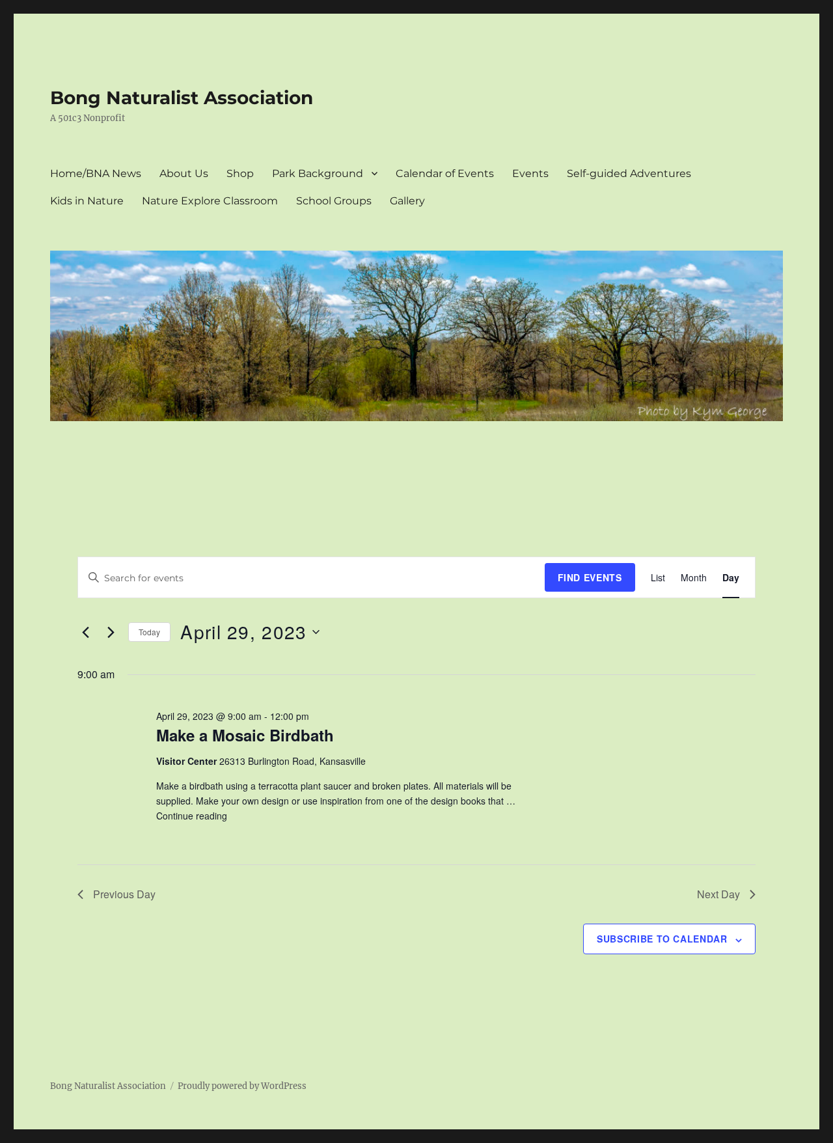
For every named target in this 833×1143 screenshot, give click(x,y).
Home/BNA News (95, 173)
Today (149, 631)
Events (530, 173)
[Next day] (110, 632)
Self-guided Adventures (629, 173)
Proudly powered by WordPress (242, 1086)
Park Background (317, 173)
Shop (240, 173)
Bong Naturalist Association (181, 98)
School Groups (334, 201)
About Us (183, 173)
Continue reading (191, 815)
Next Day (718, 894)
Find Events (590, 577)
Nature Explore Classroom (210, 201)
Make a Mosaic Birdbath (245, 735)
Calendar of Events (445, 173)
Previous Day (124, 894)
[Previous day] (85, 632)
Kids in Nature (87, 201)
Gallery (407, 201)
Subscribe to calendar (662, 938)
